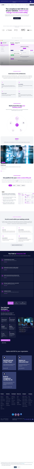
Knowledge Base (8, 405)
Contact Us (29, 403)
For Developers (11, 303)
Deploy (14, 185)
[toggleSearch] (24, 5)
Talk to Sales (5, 285)
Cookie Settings (6, 419)
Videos (17, 397)
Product (5, 4)
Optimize (23, 185)
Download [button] (5, 368)
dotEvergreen (2, 403)
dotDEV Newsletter (19, 404)
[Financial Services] (23, 123)
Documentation (13, 400)
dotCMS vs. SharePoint (25, 400)
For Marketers (16, 303)
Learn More (5, 269)
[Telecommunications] (10, 123)
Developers (12, 4)
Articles (18, 396)
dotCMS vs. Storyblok (24, 406)
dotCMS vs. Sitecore (24, 396)
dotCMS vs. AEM (24, 403)
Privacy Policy (22, 463)
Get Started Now (13, 404)
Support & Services (3, 400)
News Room (29, 399)
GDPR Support (2, 419)
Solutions (8, 4)
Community (13, 401)
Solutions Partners (3, 399)
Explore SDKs (4, 342)
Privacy (1, 418)
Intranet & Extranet (8, 398)
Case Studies (18, 399)
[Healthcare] (17, 118)
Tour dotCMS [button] (22, 368)
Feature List (2, 396)
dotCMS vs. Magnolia (24, 399)
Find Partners (5, 293)
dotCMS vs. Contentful (24, 397)
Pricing (23, 4)
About (29, 396)
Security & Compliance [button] (7, 386)
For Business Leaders (22, 303)
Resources (16, 4)
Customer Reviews (19, 400)
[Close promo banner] (33, 2)
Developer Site (13, 396)
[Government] (13, 130)
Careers (29, 397)
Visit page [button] (32, 1)
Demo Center (27, 4)
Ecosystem (20, 4)
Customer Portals (8, 400)
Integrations (2, 397)
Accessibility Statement (5, 418)
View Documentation (5, 340)
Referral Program (30, 400)
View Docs (5, 277)
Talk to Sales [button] (17, 18)
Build (10, 185)
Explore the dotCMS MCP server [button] (17, 245)
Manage (18, 185)
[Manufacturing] (21, 130)
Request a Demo (2, 408)
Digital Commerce (8, 401)
